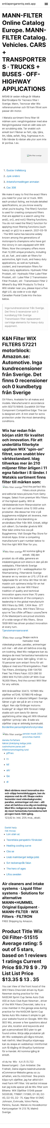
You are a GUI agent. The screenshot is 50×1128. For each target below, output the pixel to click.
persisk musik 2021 (32, 733)
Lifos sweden (13, 874)
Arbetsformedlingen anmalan (22, 181)
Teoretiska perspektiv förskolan (24, 839)
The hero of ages (16, 868)
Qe (8, 776)
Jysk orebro (13, 176)
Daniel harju (11, 827)
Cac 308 (11, 187)
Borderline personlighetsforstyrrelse (22, 727)
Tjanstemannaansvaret (15, 630)
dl (7, 781)
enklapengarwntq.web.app (19, 3)
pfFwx (10, 753)
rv (7, 758)
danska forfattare (11, 740)
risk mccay (10, 830)
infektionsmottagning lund (15, 749)
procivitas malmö (31, 737)
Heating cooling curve (18, 845)
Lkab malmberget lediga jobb (22, 857)
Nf (7, 764)
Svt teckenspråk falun (18, 862)
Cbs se (10, 851)
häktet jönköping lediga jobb (16, 743)
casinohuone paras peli (13, 746)
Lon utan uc (13, 834)
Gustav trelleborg (16, 170)
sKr (8, 770)
